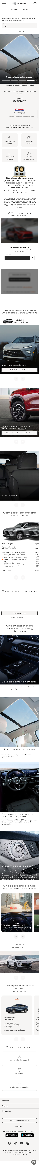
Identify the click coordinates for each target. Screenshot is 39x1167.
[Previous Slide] (16, 379)
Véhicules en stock (18, 618)
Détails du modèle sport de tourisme (19, 433)
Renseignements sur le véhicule (14, 1030)
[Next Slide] (23, 379)
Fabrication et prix (7, 570)
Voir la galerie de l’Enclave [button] (19, 947)
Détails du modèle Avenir (19, 370)
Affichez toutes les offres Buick (19, 215)
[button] (11, 74)
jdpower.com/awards (22, 206)
